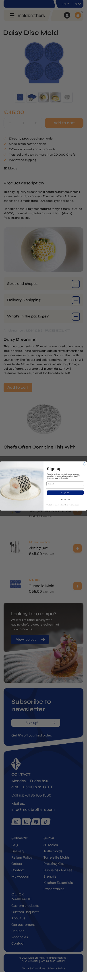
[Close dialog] (84, 464)
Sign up (65, 493)
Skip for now (65, 499)
